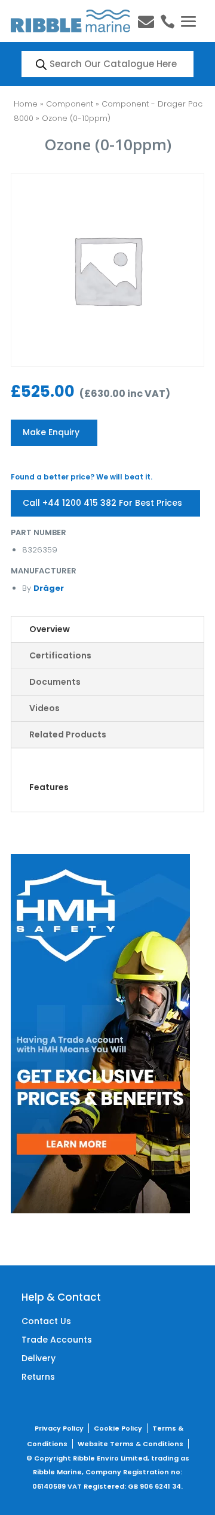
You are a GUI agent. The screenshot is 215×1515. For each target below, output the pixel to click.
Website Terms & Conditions (130, 1444)
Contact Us (46, 1321)
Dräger (48, 588)
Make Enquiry (51, 432)
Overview (49, 629)
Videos (44, 708)
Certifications (60, 655)
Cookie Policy (118, 1428)
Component (69, 104)
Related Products (67, 734)
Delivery (39, 1358)
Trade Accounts (57, 1340)
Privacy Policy (59, 1428)
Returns (38, 1377)
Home (26, 104)
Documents (55, 682)
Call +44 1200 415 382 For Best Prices (102, 503)
